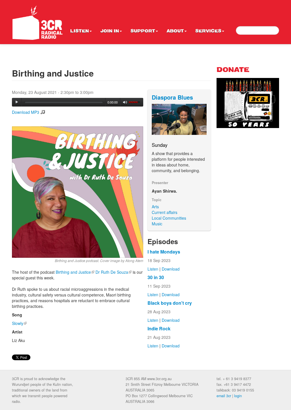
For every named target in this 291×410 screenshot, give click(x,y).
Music (157, 223)
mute (125, 102)
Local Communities (169, 218)
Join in (109, 31)
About (175, 31)
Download (171, 269)
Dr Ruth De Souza (113, 272)
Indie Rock (159, 328)
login (238, 395)
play (17, 102)
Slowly (19, 323)
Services (208, 31)
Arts (155, 206)
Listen (79, 31)
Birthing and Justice (75, 272)
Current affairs (164, 212)
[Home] (37, 22)
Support (142, 31)
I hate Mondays (163, 251)
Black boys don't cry (169, 303)
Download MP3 (25, 112)
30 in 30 (155, 277)
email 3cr (224, 395)
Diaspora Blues (172, 97)
